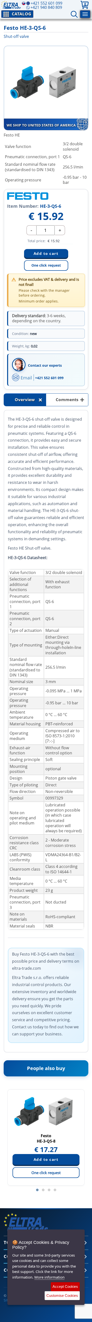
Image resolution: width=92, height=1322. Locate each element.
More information (49, 1277)
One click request (46, 265)
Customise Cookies (62, 1295)
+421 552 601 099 (49, 377)
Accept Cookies (65, 1286)
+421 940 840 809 (46, 7)
